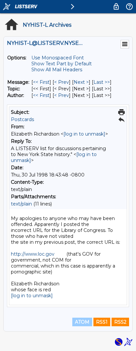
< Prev (61, 82)
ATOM (82, 322)
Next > (81, 82)
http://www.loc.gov (32, 254)
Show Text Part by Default (61, 64)
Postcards (22, 119)
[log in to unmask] (84, 134)
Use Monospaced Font (57, 58)
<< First (41, 82)
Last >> (101, 82)
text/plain (21, 204)
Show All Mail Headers (56, 70)
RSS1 (102, 322)
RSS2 (120, 322)
